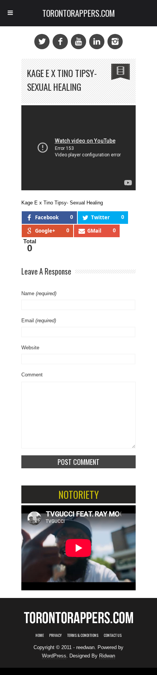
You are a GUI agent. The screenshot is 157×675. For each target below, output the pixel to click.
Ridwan (107, 656)
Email (38, 320)
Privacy (55, 635)
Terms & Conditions (82, 635)
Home (39, 635)
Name (38, 293)
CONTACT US (113, 635)
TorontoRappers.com (78, 13)
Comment (32, 375)
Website (30, 347)
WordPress (54, 656)
